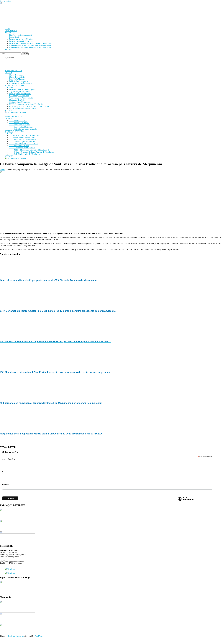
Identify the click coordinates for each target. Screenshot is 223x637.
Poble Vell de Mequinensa (18, 81)
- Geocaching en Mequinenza (22, 141)
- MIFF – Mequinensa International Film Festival (29, 150)
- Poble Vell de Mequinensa (21, 127)
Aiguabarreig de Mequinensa (20, 92)
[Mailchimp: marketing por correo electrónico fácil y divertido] (185, 501)
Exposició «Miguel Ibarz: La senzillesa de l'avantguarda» (30, 45)
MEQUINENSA (11, 31)
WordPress (39, 636)
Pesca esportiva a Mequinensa (20, 94)
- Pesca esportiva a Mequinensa (22, 139)
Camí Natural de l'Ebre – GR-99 (21, 98)
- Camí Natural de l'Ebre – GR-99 (23, 144)
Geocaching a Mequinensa (19, 96)
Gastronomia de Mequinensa (19, 102)
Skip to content (5, 1)
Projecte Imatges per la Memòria (21, 39)
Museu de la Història (17, 77)
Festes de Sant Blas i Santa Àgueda (22, 89)
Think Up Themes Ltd (16, 636)
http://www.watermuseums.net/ (20, 35)
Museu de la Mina (16, 75)
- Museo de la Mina (18, 121)
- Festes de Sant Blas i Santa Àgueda (24, 135)
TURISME (9, 87)
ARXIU (8, 50)
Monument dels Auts (17, 100)
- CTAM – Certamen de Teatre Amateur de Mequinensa (31, 152)
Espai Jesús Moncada (17, 79)
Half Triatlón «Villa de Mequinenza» (22, 108)
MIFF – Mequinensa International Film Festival (26, 104)
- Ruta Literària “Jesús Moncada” (23, 129)
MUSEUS (8, 73)
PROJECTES (10, 33)
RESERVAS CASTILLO (14, 85)
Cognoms (5, 484)
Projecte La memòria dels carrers (21, 41)
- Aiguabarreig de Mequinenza (22, 137)
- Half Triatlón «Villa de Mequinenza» (25, 154)
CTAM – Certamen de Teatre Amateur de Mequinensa (29, 106)
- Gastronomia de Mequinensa (22, 148)
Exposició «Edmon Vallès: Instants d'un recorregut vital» (30, 47)
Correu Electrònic (9, 459)
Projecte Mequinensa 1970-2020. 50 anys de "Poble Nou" (30, 43)
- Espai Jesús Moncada (19, 125)
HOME (7, 29)
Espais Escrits (14, 37)
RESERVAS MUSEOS (13, 71)
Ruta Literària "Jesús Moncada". (21, 83)
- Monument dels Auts (19, 146)
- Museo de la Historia (19, 123)
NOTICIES (9, 110)
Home (2, 170)
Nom (4, 472)
